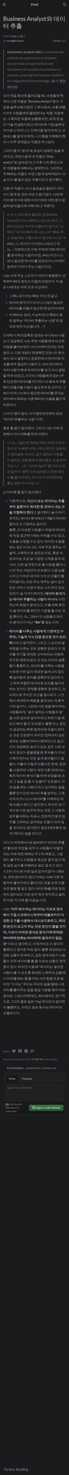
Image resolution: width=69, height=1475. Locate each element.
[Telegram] (26, 1051)
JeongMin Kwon (15, 40)
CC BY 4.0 (37, 1059)
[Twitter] (14, 1051)
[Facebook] (20, 1051)
